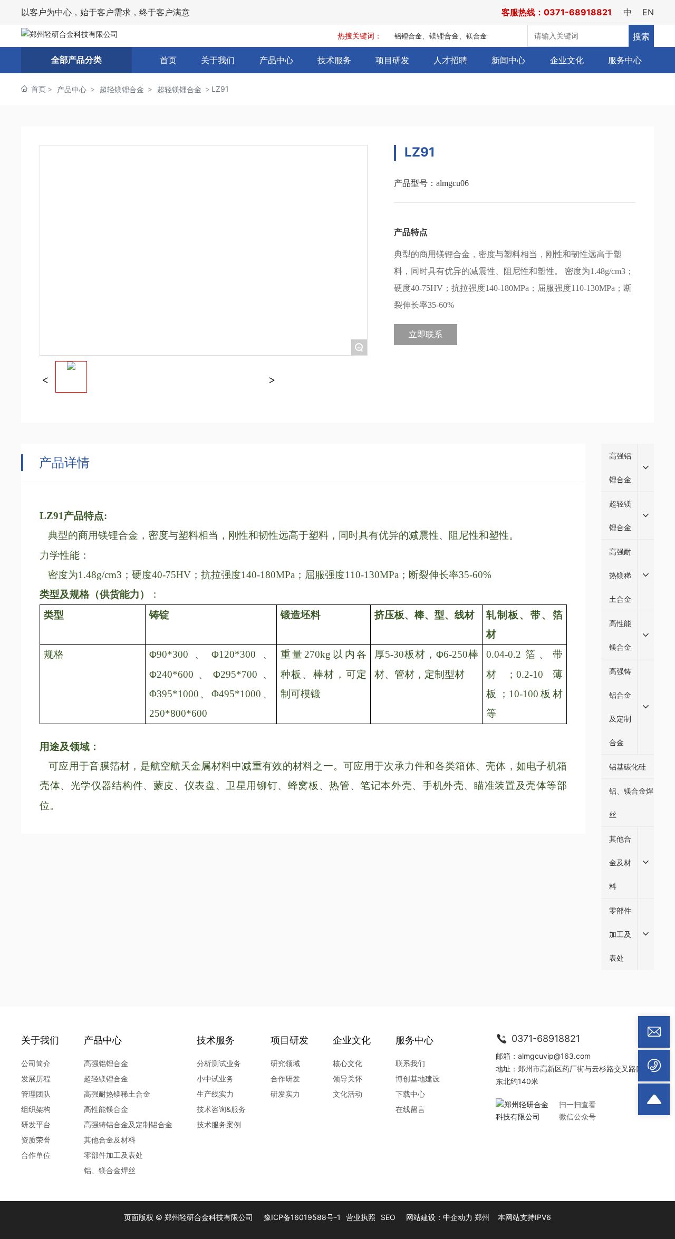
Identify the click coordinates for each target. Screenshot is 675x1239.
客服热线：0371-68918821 (557, 12)
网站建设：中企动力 (439, 1217)
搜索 (641, 36)
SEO (388, 1217)
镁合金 (476, 36)
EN (648, 12)
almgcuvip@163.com (554, 1055)
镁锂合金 (444, 35)
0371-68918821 (544, 1038)
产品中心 (71, 89)
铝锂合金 (408, 36)
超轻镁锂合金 (122, 89)
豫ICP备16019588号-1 (302, 1217)
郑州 (482, 1217)
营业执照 (360, 1217)
